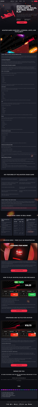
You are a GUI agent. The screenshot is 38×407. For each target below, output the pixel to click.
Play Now (22, 22)
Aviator (2, 1)
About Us (12, 1)
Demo (17, 1)
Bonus (20, 1)
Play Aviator (19, 365)
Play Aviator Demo (19, 270)
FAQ (24, 1)
